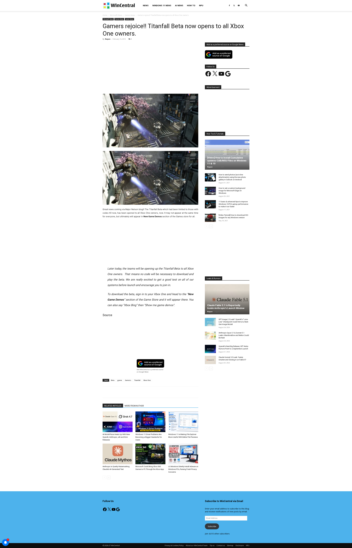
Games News (130, 15)
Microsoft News (116, 15)
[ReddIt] (153, 86)
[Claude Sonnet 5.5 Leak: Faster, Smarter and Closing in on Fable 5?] (210, 360)
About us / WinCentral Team (196, 545)
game (119, 380)
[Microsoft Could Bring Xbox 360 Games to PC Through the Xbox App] (150, 454)
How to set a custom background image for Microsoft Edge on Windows (232, 190)
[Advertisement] (150, 63)
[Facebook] (229, 5)
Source (107, 315)
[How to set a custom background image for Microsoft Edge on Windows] (210, 191)
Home (105, 15)
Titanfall (137, 380)
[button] (246, 5)
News (145, 5)
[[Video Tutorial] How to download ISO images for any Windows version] (210, 218)
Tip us (212, 545)
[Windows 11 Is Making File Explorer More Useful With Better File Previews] (183, 421)
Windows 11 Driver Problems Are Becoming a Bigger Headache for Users (148, 437)
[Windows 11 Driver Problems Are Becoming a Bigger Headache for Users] (150, 421)
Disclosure (240, 545)
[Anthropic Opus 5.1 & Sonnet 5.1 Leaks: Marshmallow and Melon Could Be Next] (210, 335)
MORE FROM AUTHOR (134, 406)
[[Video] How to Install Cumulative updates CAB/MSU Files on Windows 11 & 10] (227, 154)
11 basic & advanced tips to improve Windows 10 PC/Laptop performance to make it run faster (233, 204)
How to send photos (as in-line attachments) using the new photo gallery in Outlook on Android (232, 177)
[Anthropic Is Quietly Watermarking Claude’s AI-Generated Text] (118, 454)
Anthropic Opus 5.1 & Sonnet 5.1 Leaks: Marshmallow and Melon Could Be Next (234, 335)
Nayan (107, 39)
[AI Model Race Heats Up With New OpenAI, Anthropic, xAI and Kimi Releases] (118, 421)
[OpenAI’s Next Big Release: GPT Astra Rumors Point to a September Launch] (210, 349)
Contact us (221, 545)
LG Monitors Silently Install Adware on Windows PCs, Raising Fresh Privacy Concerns (183, 469)
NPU (201, 5)
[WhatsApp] (141, 86)
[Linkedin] (147, 86)
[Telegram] (160, 86)
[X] (234, 5)
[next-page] (108, 477)
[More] (166, 86)
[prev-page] (104, 477)
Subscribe (212, 526)
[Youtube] (239, 5)
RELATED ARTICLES (112, 406)
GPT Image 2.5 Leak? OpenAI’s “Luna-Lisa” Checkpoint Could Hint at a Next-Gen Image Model (234, 321)
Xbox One (147, 380)
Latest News (129, 19)
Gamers (128, 380)
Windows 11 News (161, 5)
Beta (112, 380)
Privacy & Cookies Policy (174, 545)
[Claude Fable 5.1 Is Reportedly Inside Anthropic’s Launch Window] (227, 299)
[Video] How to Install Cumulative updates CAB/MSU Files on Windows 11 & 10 (226, 160)
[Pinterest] (134, 86)
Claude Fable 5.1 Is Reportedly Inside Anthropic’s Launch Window (225, 307)
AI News (179, 5)
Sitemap (230, 545)
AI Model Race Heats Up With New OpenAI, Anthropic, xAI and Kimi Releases (116, 437)
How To (191, 5)
